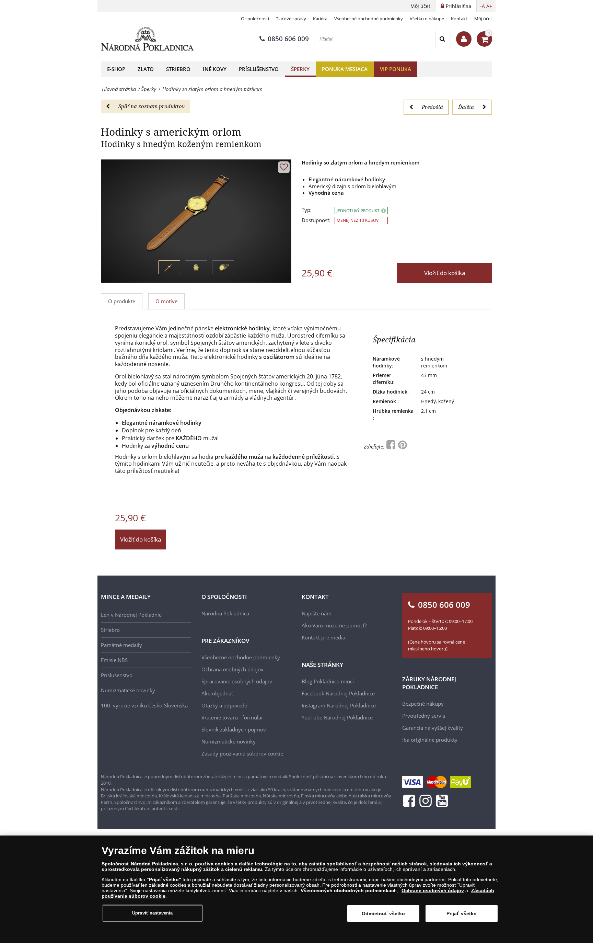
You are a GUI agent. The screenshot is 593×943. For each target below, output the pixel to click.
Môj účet (483, 18)
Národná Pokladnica (225, 613)
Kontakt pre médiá (323, 637)
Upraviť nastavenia (152, 913)
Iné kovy (214, 69)
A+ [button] (489, 6)
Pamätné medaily (121, 644)
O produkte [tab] (121, 301)
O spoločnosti (255, 18)
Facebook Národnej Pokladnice (338, 693)
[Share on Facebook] (391, 446)
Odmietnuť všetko (383, 913)
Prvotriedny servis (423, 715)
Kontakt (459, 18)
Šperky (300, 69)
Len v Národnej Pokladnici (132, 614)
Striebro (178, 69)
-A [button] (482, 6)
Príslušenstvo (259, 69)
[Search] (443, 39)
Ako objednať (217, 693)
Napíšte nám (317, 613)
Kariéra (320, 18)
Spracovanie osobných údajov (236, 681)
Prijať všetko (461, 913)
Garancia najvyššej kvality (432, 727)
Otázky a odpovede (224, 705)
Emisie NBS (114, 660)
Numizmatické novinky (128, 690)
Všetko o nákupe (427, 18)
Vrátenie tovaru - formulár (232, 717)
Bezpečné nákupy (423, 703)
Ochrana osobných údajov (232, 669)
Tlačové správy (291, 18)
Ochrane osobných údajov (433, 890)
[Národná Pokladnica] (147, 39)
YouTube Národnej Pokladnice (337, 717)
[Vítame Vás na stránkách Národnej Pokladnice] (464, 39)
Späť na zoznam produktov (151, 106)
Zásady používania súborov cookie (242, 753)
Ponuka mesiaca (345, 69)
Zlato (146, 69)
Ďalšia (466, 106)
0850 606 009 (288, 38)
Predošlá (432, 106)
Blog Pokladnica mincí (328, 681)
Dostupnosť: (316, 220)
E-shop (116, 69)
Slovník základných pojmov (233, 729)
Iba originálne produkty (429, 739)
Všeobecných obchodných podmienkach (349, 890)
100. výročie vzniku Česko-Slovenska (144, 705)
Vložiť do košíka (444, 273)
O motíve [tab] (166, 301)
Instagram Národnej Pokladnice (339, 705)
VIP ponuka (395, 69)
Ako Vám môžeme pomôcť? (334, 625)
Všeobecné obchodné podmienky (368, 18)
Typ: (307, 210)
